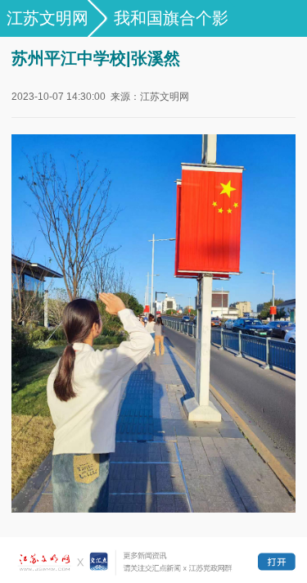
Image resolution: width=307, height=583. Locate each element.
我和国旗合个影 (171, 18)
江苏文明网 (47, 18)
